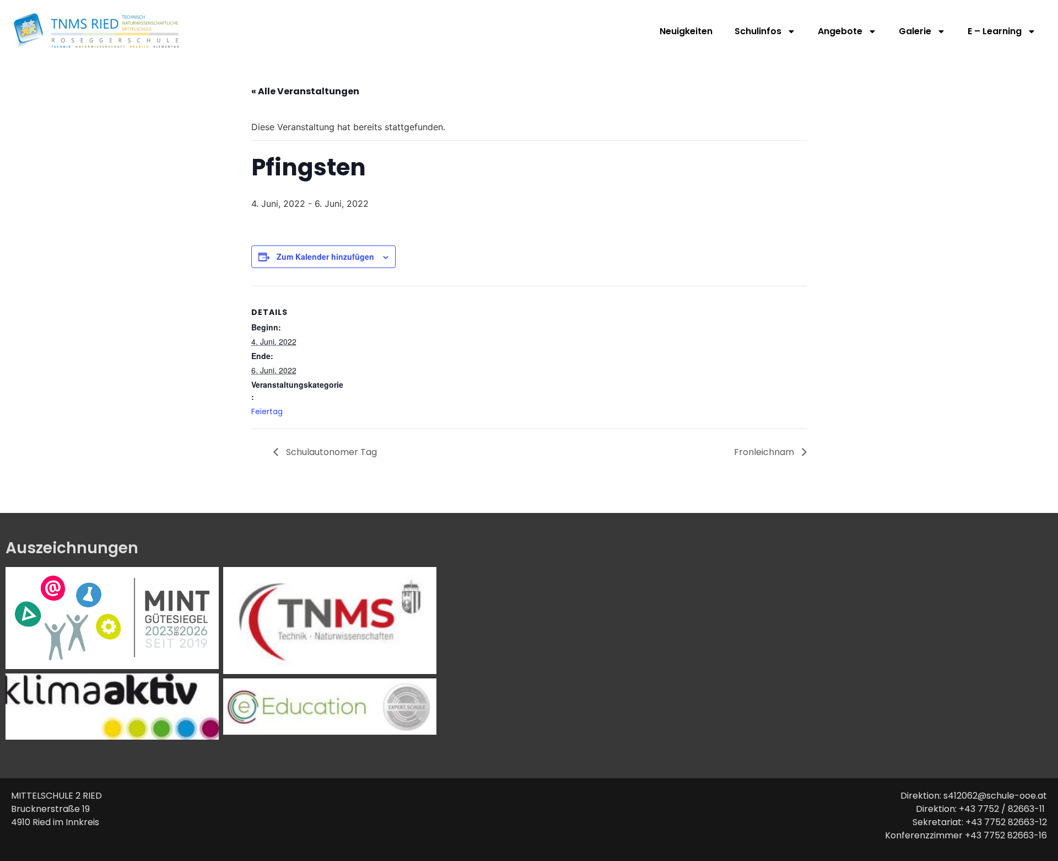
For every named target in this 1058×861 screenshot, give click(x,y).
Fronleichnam (765, 452)
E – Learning (995, 31)
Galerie (915, 31)
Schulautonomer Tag (330, 452)
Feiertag (267, 411)
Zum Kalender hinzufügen (325, 256)
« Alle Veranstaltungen (305, 91)
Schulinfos (758, 31)
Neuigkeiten (686, 31)
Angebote (840, 31)
